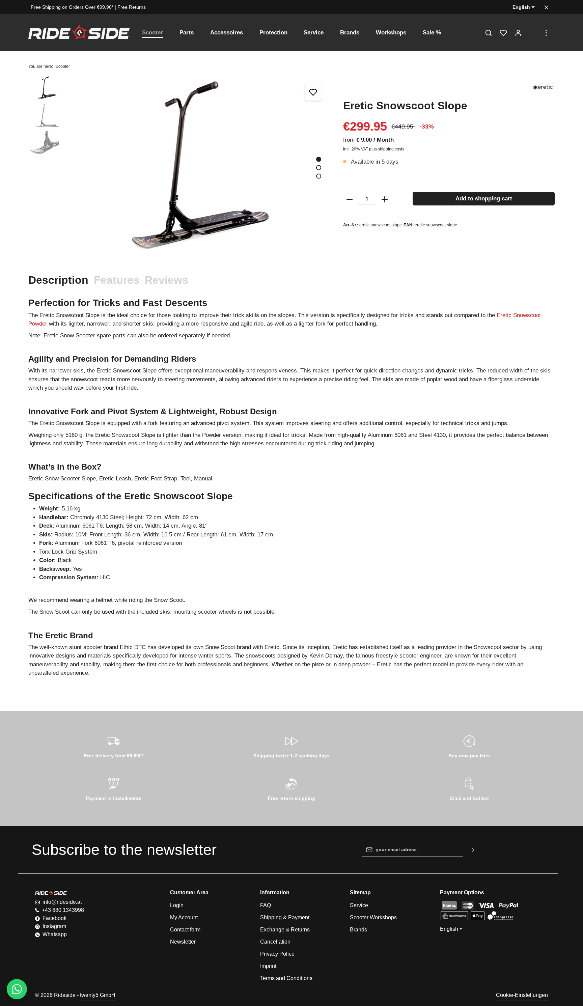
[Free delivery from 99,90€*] (113, 745)
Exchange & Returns (285, 929)
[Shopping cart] (533, 32)
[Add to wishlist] (313, 92)
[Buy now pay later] (469, 745)
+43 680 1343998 (63, 910)
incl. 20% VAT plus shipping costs (373, 149)
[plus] (384, 199)
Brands (358, 929)
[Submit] (473, 850)
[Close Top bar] (546, 7)
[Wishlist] (503, 32)
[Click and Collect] (469, 788)
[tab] (58, 280)
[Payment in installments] (113, 788)
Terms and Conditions (286, 978)
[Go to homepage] (79, 33)
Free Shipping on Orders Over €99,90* (72, 7)
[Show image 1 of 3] (318, 159)
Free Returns (131, 7)
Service (359, 905)
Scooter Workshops (373, 917)
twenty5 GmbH (97, 995)
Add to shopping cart (483, 198)
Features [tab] (116, 280)
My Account (184, 917)
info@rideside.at (62, 902)
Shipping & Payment (284, 917)
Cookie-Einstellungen (522, 995)
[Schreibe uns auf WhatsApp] (17, 989)
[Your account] (518, 32)
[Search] (488, 32)
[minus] (349, 199)
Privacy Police (277, 954)
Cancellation (275, 942)
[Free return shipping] (291, 788)
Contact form (185, 929)
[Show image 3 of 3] (318, 175)
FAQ (265, 905)
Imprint (268, 966)
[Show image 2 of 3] (318, 167)
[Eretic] (543, 87)
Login (177, 905)
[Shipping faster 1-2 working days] (291, 745)
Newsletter (183, 942)
